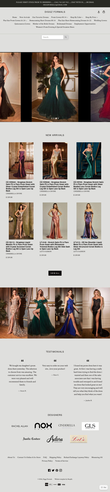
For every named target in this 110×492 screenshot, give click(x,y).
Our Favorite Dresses (40, 17)
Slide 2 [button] (54, 118)
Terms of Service (61, 461)
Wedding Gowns (100, 20)
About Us (11, 457)
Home (14, 17)
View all (55, 273)
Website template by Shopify (63, 479)
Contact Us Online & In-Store (29, 457)
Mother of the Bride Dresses (43, 24)
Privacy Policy (47, 461)
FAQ (45, 457)
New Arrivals (25, 17)
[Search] (65, 37)
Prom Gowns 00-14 (60, 17)
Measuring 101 (97, 457)
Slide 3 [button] (56, 118)
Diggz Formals (55, 12)
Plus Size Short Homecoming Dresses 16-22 (74, 20)
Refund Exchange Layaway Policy (76, 457)
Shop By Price (92, 17)
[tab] (51, 118)
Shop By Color (77, 17)
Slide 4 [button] (58, 118)
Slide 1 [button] (51, 118)
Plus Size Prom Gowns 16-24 (15, 20)
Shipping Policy (55, 457)
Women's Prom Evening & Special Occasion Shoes (55, 27)
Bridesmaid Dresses (64, 24)
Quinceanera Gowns (22, 24)
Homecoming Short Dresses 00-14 (42, 20)
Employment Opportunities (84, 24)
